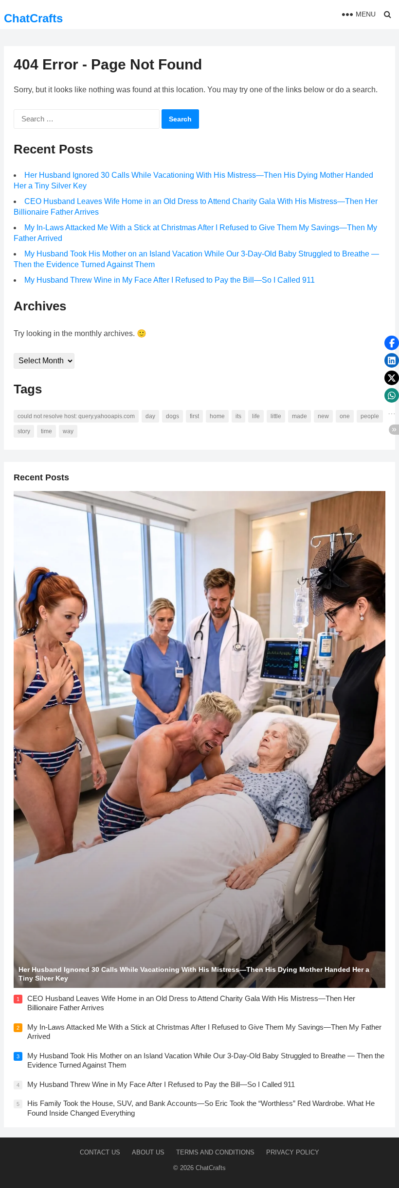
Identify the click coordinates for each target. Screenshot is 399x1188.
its (238, 416)
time (46, 431)
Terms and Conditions (215, 1152)
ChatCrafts (33, 18)
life (256, 416)
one (345, 416)
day (150, 416)
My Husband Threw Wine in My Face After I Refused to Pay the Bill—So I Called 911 (169, 280)
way (68, 431)
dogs (172, 416)
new (323, 416)
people (370, 416)
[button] (391, 343)
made (299, 416)
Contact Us (100, 1152)
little (276, 416)
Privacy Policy (292, 1152)
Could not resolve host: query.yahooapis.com (76, 416)
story (24, 431)
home (217, 416)
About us (148, 1152)
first (194, 416)
